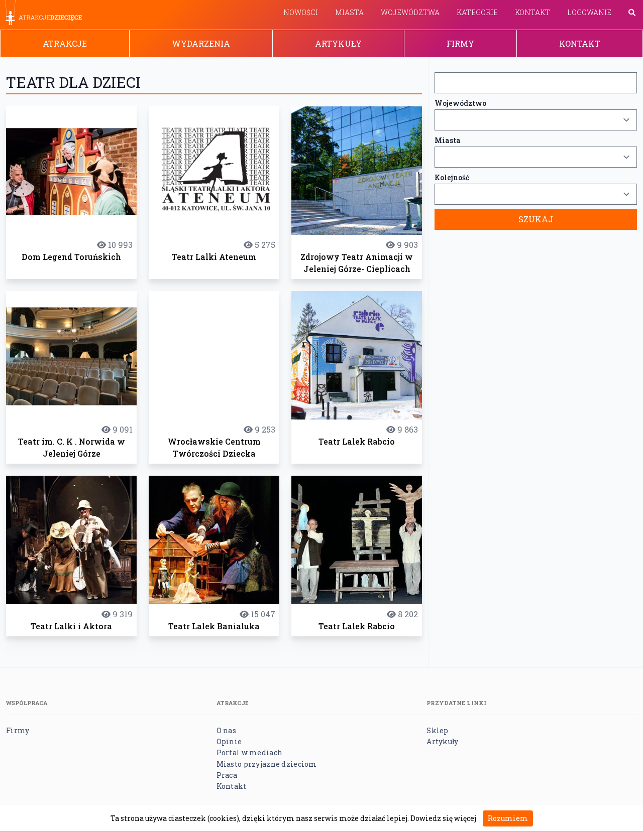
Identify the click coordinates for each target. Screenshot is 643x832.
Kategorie (477, 12)
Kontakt (532, 12)
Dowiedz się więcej (443, 818)
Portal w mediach (249, 752)
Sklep (437, 730)
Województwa (410, 12)
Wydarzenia (201, 43)
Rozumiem (508, 818)
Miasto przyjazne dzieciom (267, 764)
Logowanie (589, 12)
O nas (226, 730)
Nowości (300, 12)
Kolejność (452, 177)
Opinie (229, 741)
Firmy (460, 43)
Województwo (460, 103)
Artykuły (338, 43)
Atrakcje (65, 43)
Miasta (349, 12)
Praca (227, 775)
